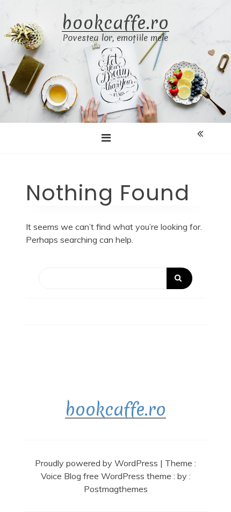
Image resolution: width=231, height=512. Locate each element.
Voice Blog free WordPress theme (107, 476)
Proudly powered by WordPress (97, 463)
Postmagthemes (116, 488)
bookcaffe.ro (115, 23)
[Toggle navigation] (106, 138)
